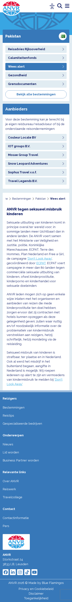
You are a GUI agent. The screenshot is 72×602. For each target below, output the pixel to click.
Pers (6, 526)
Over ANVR (11, 481)
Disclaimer (36, 593)
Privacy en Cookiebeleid (36, 589)
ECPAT (41, 263)
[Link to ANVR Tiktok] (27, 572)
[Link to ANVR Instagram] (20, 572)
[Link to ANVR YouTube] (34, 572)
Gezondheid (17, 75)
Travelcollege (12, 497)
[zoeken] (61, 6)
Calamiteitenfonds (22, 58)
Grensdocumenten (22, 84)
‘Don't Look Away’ (39, 258)
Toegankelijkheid (36, 598)
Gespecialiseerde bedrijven (22, 423)
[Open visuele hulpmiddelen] (52, 6)
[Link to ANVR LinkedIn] (13, 572)
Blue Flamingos (53, 583)
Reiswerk (9, 489)
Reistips (8, 415)
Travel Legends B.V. (22, 181)
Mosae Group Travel (23, 155)
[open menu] (67, 6)
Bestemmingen (13, 407)
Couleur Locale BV (22, 137)
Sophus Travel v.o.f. (22, 172)
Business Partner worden (21, 460)
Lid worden (11, 452)
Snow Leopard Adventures (28, 163)
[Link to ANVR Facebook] (6, 572)
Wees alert (16, 66)
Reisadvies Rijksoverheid (26, 49)
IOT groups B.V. (19, 146)
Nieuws (8, 444)
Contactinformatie (16, 518)
